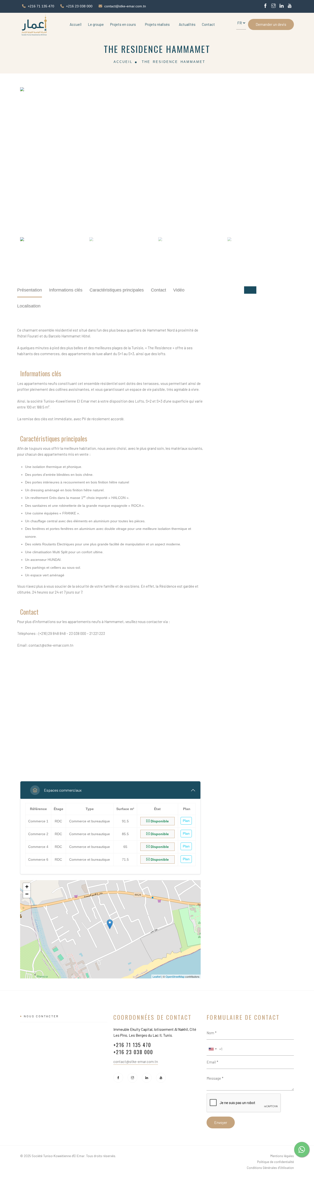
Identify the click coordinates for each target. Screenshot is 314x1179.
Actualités (187, 24)
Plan (186, 821)
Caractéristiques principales (117, 290)
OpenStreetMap (175, 976)
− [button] (26, 894)
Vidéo (178, 290)
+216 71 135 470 (41, 6)
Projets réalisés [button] (157, 24)
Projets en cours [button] (123, 24)
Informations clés (65, 290)
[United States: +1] (212, 1049)
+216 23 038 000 (79, 6)
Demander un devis (271, 24)
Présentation (29, 290)
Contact (208, 24)
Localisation (28, 306)
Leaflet (157, 976)
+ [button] (26, 887)
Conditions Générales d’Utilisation (270, 1168)
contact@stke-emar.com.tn (125, 6)
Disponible (159, 821)
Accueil (75, 24)
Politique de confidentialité (275, 1162)
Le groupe (96, 24)
